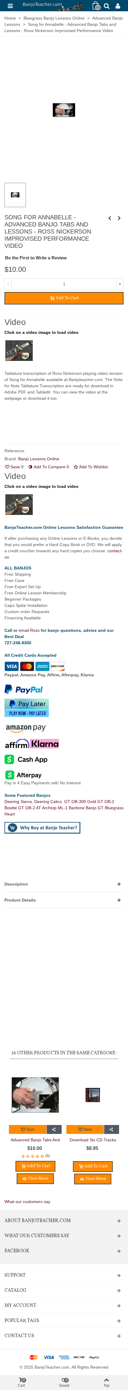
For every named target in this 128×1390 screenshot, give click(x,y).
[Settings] (118, 5)
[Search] (106, 5)
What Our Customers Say (36, 1236)
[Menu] (10, 5)
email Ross (29, 630)
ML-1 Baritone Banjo (78, 807)
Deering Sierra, (19, 801)
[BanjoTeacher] (53, 5)
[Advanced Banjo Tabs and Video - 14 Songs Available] (35, 1095)
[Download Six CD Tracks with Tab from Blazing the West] (92, 1095)
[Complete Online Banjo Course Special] (109, 218)
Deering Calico (49, 801)
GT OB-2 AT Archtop (38, 807)
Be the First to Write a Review (36, 257)
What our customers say (27, 1201)
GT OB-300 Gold (80, 801)
